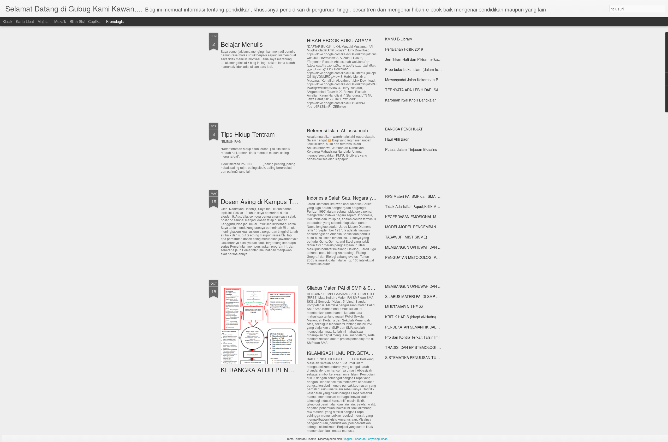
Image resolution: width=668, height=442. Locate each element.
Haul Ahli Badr (397, 139)
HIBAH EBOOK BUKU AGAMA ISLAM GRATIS (356, 40)
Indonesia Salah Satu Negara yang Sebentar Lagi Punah (366, 197)
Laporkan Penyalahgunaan (370, 439)
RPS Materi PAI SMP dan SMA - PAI (414, 196)
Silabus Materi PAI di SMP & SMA (342, 287)
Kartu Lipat (25, 21)
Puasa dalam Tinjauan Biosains (411, 149)
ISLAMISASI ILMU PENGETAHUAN (344, 352)
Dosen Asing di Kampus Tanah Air (268, 201)
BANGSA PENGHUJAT (404, 129)
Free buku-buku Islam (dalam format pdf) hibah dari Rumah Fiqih (439, 69)
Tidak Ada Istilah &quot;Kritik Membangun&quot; (425, 206)
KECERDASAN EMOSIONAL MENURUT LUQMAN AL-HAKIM (435, 216)
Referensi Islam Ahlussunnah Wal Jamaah (351, 130)
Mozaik (60, 21)
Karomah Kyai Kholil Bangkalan (411, 100)
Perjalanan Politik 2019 (404, 49)
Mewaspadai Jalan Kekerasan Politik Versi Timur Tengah (432, 79)
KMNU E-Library (398, 38)
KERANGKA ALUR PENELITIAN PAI (272, 369)
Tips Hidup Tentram (248, 134)
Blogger (347, 439)
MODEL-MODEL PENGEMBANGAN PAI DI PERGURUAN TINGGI (439, 226)
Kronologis (115, 21)
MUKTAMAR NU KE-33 (404, 306)
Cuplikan (95, 21)
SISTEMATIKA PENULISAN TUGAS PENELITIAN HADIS (431, 357)
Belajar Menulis (242, 44)
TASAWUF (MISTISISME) (406, 237)
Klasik (7, 21)
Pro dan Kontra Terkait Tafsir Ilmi (412, 337)
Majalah (44, 21)
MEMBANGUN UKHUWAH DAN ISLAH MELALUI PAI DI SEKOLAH (439, 247)
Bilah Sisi (77, 21)
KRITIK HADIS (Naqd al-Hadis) (410, 316)
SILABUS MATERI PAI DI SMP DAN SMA (418, 296)
